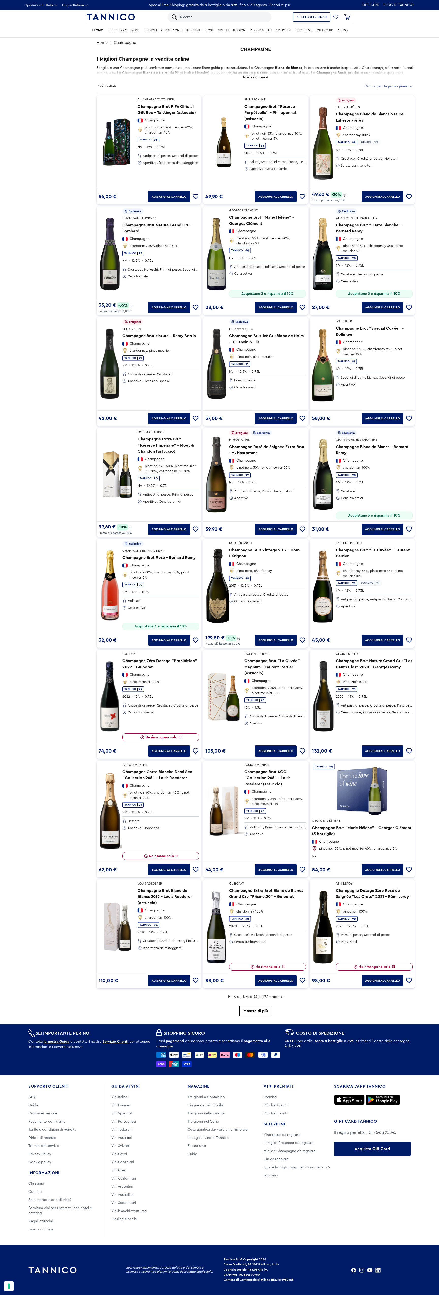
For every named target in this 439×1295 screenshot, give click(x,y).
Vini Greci (119, 1154)
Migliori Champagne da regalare (290, 1151)
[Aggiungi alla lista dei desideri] (195, 196)
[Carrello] (347, 17)
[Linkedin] (378, 1270)
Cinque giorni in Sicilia (205, 1105)
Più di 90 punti (275, 1105)
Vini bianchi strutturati (129, 1211)
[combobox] (223, 17)
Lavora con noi (40, 1229)
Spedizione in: (39, 5)
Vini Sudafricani (123, 1203)
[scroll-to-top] (428, 1270)
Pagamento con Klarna (46, 1121)
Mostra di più (255, 1011)
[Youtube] (370, 1270)
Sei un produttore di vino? (49, 1200)
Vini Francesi (121, 1105)
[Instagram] (362, 1270)
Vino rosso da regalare (282, 1135)
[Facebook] (354, 1270)
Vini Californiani (123, 1178)
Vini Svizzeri (120, 1146)
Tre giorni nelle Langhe (206, 1113)
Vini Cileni (119, 1170)
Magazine (198, 1086)
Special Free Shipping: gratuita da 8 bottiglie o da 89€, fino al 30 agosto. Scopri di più (219, 5)
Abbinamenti (261, 30)
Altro (342, 30)
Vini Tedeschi (121, 1129)
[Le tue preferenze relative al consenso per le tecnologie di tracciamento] (9, 1286)
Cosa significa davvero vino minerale (217, 1129)
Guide (192, 1154)
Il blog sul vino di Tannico (208, 1138)
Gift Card (370, 5)
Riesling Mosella (124, 1219)
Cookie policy (39, 1162)
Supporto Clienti (48, 1086)
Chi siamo (36, 1183)
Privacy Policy (39, 1154)
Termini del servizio (43, 1146)
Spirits (223, 30)
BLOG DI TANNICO (398, 5)
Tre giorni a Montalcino (206, 1097)
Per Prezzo (117, 30)
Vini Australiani (122, 1195)
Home (102, 43)
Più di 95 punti (275, 1113)
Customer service (42, 1113)
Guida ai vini (125, 1086)
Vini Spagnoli (121, 1113)
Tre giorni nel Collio (203, 1121)
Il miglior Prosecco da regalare (288, 1143)
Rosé (210, 30)
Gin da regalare (276, 1159)
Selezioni (274, 1124)
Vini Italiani (119, 1097)
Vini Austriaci (121, 1138)
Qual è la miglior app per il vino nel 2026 (297, 1167)
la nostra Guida (56, 1041)
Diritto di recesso (42, 1138)
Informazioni (44, 1173)
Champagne (171, 30)
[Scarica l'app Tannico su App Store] (349, 1100)
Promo (97, 30)
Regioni (239, 30)
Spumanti (193, 30)
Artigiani (283, 30)
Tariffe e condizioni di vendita (52, 1129)
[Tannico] (111, 17)
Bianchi (150, 30)
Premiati (270, 1097)
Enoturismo (196, 1146)
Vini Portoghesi (123, 1121)
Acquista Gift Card (372, 1149)
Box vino (271, 1175)
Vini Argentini (122, 1186)
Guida (33, 1105)
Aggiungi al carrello (169, 196)
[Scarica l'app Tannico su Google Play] (383, 1100)
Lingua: (73, 5)
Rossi (135, 30)
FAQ (31, 1097)
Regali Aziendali (40, 1221)
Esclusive (303, 30)
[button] (335, 17)
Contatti (35, 1192)
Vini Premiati (278, 1086)
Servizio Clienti (115, 1041)
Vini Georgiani (122, 1162)
